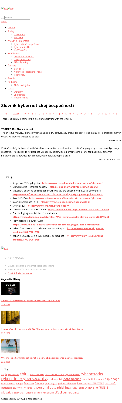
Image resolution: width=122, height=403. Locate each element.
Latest (16, 113)
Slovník (11, 78)
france (41, 383)
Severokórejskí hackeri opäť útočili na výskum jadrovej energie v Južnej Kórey (42, 329)
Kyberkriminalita (22, 47)
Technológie (20, 49)
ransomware (88, 387)
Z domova (19, 34)
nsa (34, 388)
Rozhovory (19, 74)
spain (16, 392)
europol (19, 383)
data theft (87, 379)
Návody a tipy (21, 62)
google (57, 383)
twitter (22, 393)
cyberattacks (92, 373)
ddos (96, 379)
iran (79, 383)
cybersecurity (34, 378)
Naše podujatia (22, 85)
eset (101, 379)
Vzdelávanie (14, 53)
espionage (112, 379)
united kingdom (44, 392)
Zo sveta (18, 37)
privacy (73, 388)
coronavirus (37, 374)
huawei (72, 383)
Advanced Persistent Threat (28, 71)
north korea (26, 388)
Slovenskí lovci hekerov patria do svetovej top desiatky (30, 300)
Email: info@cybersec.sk (20, 273)
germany (48, 383)
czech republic (55, 379)
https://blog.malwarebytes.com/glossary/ (74, 186)
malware (98, 383)
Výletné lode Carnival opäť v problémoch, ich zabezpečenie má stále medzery (42, 357)
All (6, 113)
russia (103, 387)
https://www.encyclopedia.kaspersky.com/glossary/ (72, 183)
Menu (4, 21)
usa (58, 392)
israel (84, 383)
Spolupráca (19, 94)
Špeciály (12, 65)
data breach (72, 379)
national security (10, 387)
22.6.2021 (5, 362)
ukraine (29, 392)
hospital (65, 383)
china (25, 373)
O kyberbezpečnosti (24, 56)
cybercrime (11, 378)
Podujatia (12, 81)
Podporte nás (21, 97)
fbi (36, 383)
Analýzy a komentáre (18, 40)
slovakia (7, 392)
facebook (29, 383)
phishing (63, 387)
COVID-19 (19, 68)
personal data (46, 387)
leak (90, 383)
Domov (11, 27)
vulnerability (71, 392)
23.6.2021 (5, 333)
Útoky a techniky (22, 59)
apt (10, 374)
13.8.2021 (5, 304)
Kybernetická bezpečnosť (27, 44)
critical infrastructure (54, 374)
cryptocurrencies (72, 374)
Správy (11, 31)
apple (4, 374)
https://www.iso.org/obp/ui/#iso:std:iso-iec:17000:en (78, 209)
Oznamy (18, 91)
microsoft (110, 383)
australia (15, 375)
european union (8, 383)
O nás (11, 88)
